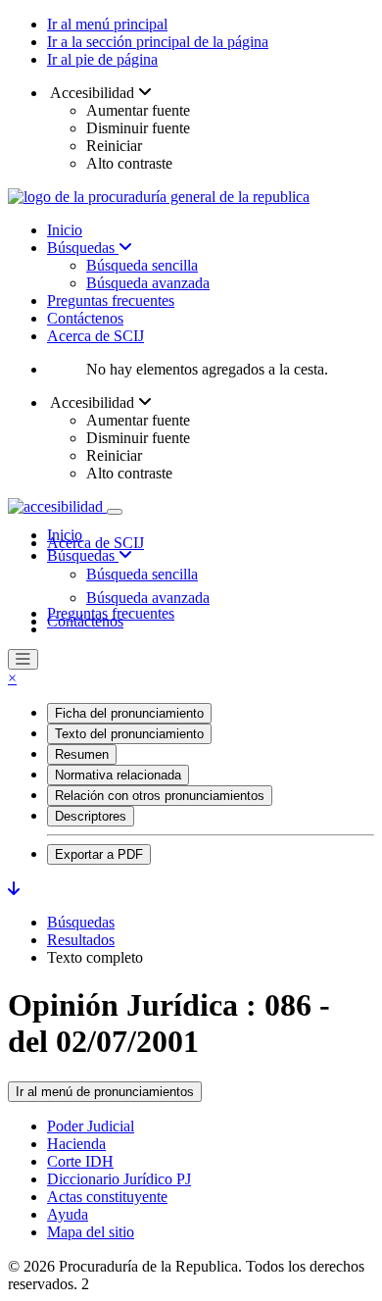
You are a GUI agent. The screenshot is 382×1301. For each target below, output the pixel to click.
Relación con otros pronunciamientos (159, 795)
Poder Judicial (90, 1126)
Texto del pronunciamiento (129, 733)
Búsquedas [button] (83, 555)
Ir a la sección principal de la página (157, 41)
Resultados (81, 939)
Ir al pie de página (102, 59)
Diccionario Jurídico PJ (119, 1179)
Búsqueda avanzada (148, 283)
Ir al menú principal (107, 24)
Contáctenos (85, 318)
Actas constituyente (107, 1196)
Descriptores (90, 816)
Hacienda (76, 1143)
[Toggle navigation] (114, 512)
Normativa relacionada (118, 775)
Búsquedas (83, 247)
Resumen (82, 754)
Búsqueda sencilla (142, 265)
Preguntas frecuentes (110, 300)
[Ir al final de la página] (14, 888)
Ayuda (67, 1214)
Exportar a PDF (99, 854)
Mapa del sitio (90, 1232)
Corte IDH (80, 1161)
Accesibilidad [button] (92, 92)
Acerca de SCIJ (95, 335)
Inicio (64, 230)
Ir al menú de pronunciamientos (105, 1091)
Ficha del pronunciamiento (129, 713)
